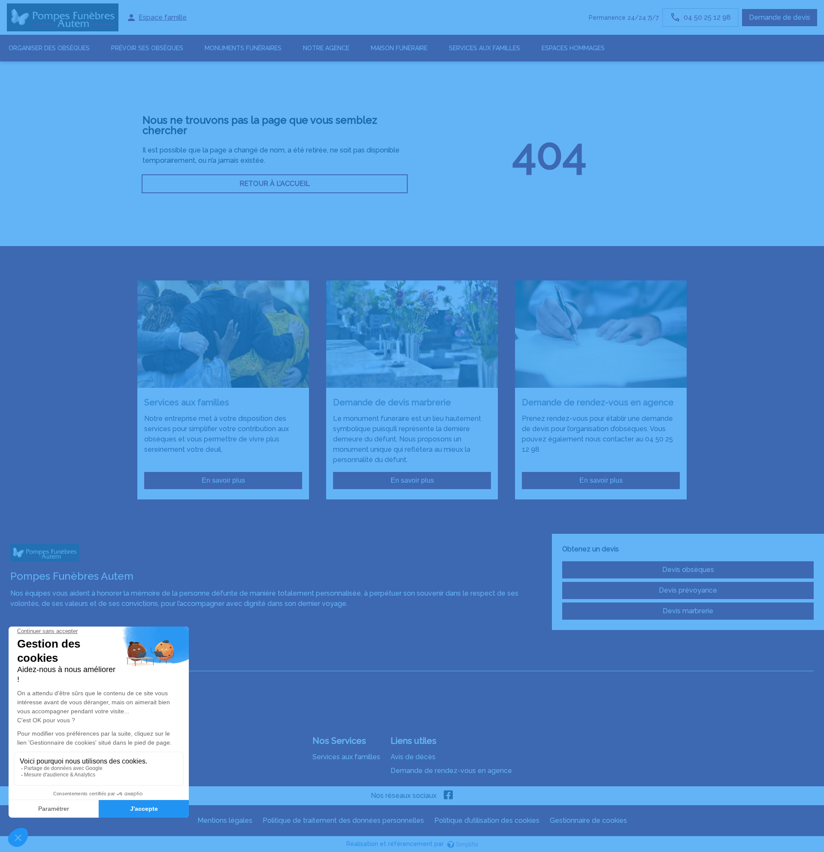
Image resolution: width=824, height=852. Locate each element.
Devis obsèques (688, 570)
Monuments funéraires (243, 48)
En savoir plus (223, 480)
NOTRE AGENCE (326, 48)
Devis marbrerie (688, 611)
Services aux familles (346, 757)
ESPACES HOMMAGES (573, 48)
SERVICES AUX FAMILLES (484, 48)
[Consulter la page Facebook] (448, 796)
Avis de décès (413, 757)
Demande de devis (779, 17)
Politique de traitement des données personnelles (343, 820)
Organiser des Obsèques (49, 48)
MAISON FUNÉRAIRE (399, 48)
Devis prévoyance (688, 590)
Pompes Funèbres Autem (51, 662)
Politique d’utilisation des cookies (486, 820)
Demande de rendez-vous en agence (451, 771)
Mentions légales (224, 820)
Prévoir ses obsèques (147, 48)
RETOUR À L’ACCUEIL (274, 184)
